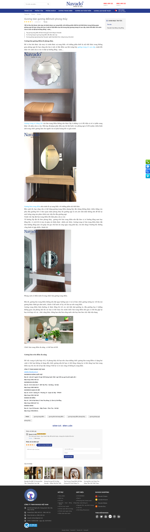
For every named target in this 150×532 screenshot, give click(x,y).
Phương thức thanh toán (84, 500)
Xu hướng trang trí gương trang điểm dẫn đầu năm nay (41, 35)
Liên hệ (79, 507)
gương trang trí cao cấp (86, 47)
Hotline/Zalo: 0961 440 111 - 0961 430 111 (39, 512)
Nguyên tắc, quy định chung (85, 505)
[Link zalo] (110, 516)
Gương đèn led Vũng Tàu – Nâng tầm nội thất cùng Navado (92, 482)
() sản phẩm (122, 11)
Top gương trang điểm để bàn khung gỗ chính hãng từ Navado (43, 32)
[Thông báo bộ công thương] (30, 527)
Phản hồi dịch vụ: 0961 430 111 (36, 515)
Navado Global (65, 530)
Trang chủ (28, 10)
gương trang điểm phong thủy (76, 416)
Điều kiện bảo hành (64, 513)
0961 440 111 (121, 3)
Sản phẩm (62, 495)
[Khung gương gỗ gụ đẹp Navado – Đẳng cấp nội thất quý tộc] (53, 473)
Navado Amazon (103, 499)
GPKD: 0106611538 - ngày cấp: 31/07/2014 (39, 520)
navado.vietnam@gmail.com (35, 518)
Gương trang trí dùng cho (33, 123)
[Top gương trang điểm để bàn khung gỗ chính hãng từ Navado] (73, 473)
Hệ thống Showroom (83, 510)
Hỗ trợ (60, 492)
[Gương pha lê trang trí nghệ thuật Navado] (75, 4)
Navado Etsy (102, 506)
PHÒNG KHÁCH (51, 10)
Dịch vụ (61, 498)
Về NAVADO (80, 495)
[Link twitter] (101, 516)
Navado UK (79, 530)
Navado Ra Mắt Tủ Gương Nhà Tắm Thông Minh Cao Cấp (33, 482)
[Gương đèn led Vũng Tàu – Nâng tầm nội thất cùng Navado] (93, 473)
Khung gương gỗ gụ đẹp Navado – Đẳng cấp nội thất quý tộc (52, 482)
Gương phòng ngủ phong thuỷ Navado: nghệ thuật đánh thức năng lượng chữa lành (50, 37)
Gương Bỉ (86, 530)
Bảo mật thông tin (82, 502)
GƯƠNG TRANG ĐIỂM (65, 10)
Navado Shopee (102, 496)
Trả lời (30, 438)
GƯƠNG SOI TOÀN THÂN (83, 10)
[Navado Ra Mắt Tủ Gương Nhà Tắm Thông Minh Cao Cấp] (33, 473)
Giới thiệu (80, 492)
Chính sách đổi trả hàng (66, 508)
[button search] (48, 4)
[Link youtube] (97, 516)
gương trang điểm (39, 416)
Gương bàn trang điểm (32, 206)
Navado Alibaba (102, 503)
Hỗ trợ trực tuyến (64, 506)
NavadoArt (72, 530)
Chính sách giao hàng (65, 511)
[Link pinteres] (114, 516)
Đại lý (79, 498)
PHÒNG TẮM (39, 10)
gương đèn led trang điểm (56, 416)
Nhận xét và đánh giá (32, 441)
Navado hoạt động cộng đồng (67, 503)
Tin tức (61, 500)
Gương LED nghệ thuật (102, 10)
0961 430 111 (108, 3)
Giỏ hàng (121, 10)
